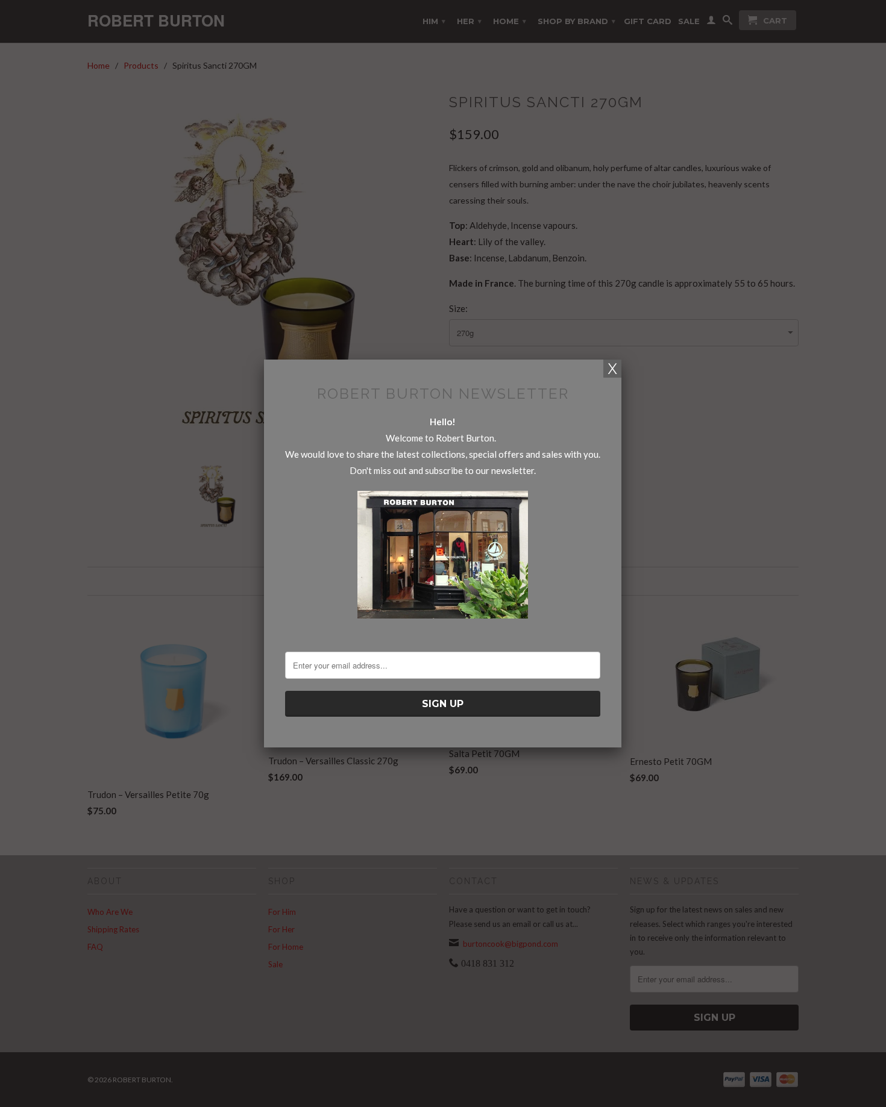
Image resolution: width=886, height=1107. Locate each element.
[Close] (612, 369)
